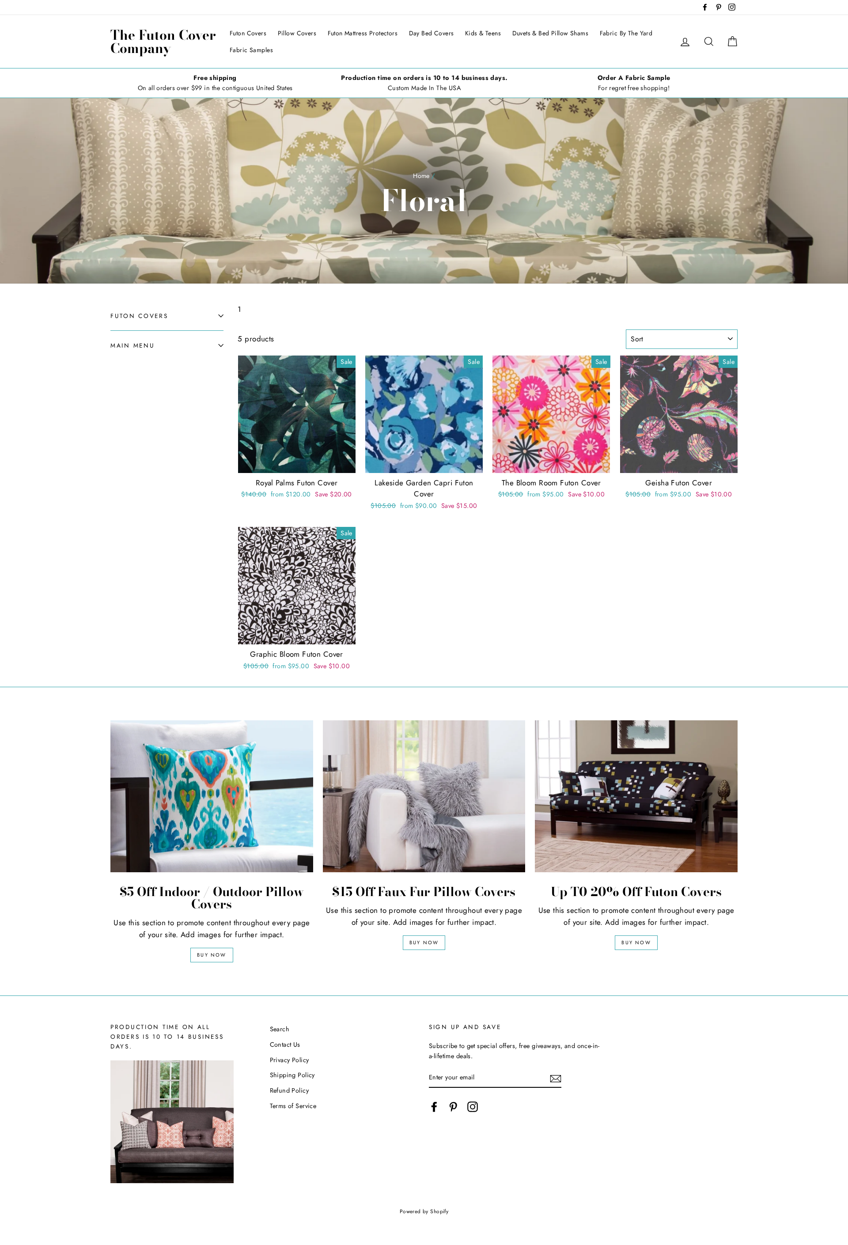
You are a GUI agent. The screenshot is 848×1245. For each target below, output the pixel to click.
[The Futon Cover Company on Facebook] (434, 1106)
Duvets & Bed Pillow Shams (550, 33)
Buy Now (211, 954)
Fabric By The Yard (626, 33)
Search (280, 1029)
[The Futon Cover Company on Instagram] (472, 1106)
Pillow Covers (297, 33)
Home (421, 175)
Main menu (132, 345)
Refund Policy (289, 1090)
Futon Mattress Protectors (363, 33)
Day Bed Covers (431, 33)
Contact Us (285, 1044)
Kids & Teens (483, 33)
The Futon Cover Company (163, 41)
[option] (215, 83)
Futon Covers (248, 33)
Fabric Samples (251, 49)
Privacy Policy (289, 1060)
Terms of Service (293, 1105)
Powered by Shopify (424, 1211)
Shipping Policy (292, 1075)
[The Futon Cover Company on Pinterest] (453, 1106)
